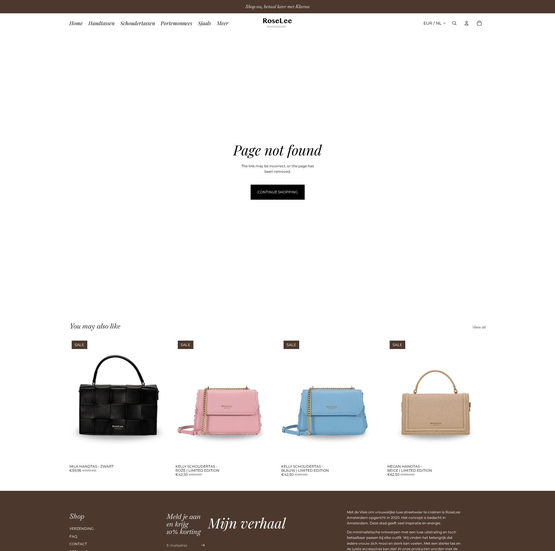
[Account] (466, 23)
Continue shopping (278, 192)
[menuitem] (222, 23)
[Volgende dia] (159, 400)
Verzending (81, 528)
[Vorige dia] (78, 400)
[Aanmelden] (203, 545)
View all (479, 327)
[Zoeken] (454, 23)
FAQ (73, 536)
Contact (78, 544)
